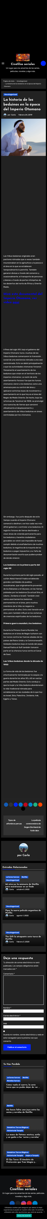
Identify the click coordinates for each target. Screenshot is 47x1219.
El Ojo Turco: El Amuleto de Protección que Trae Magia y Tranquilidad (20, 1162)
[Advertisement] (23, 26)
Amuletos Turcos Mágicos (17, 1127)
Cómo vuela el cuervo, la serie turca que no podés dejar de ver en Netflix (23, 1087)
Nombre (7, 1008)
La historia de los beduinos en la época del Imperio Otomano (22, 104)
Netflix (24, 877)
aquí (16, 302)
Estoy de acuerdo (24, 1215)
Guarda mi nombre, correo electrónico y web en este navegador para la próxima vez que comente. (23, 1038)
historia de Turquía (15, 1131)
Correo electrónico (11, 1016)
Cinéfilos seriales (23, 64)
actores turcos (12, 877)
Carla (13, 115)
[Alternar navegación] (3, 63)
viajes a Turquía (32, 1156)
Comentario (9, 974)
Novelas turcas (13, 1081)
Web (5, 1023)
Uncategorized (10, 94)
